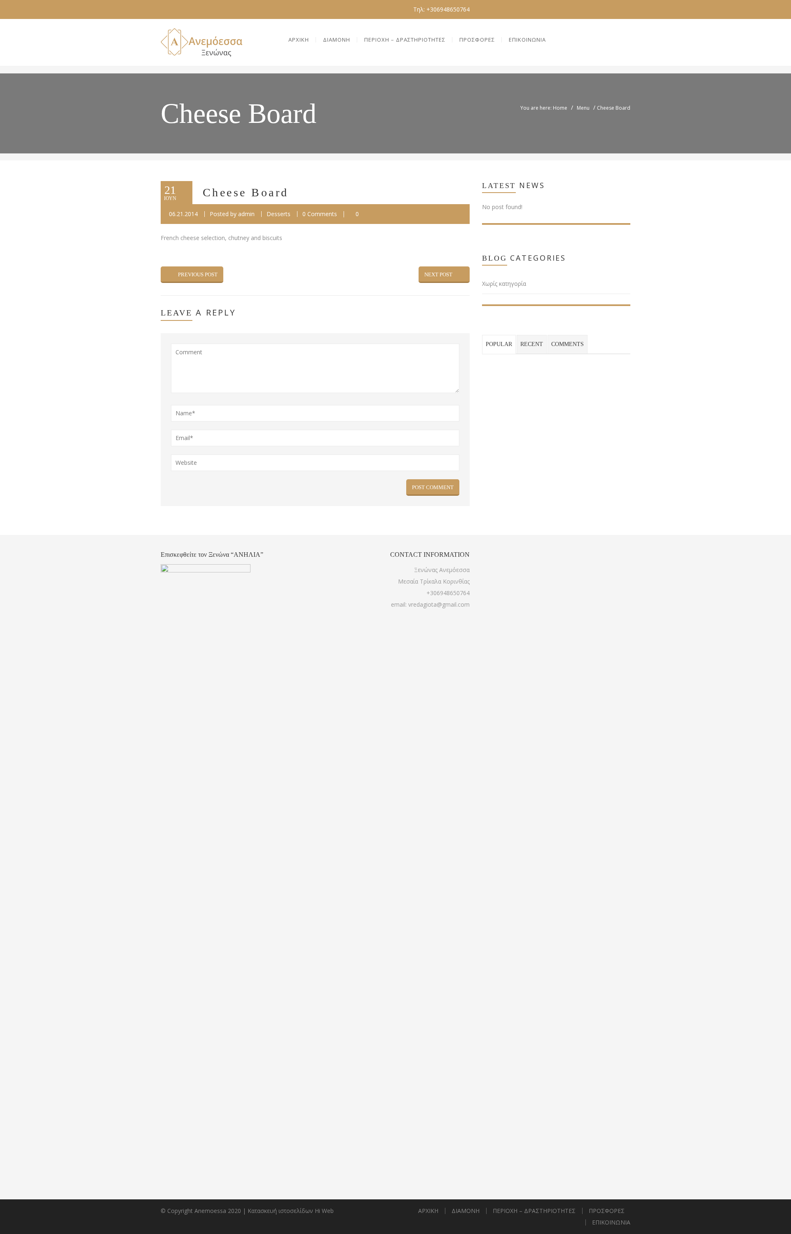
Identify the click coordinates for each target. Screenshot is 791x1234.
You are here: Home (543, 107)
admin (246, 214)
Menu (583, 107)
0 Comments (319, 214)
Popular (499, 344)
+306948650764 (448, 593)
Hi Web (324, 1211)
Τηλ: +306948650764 (441, 9)
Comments (567, 344)
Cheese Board (246, 192)
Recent (531, 344)
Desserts (278, 214)
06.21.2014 (183, 214)
